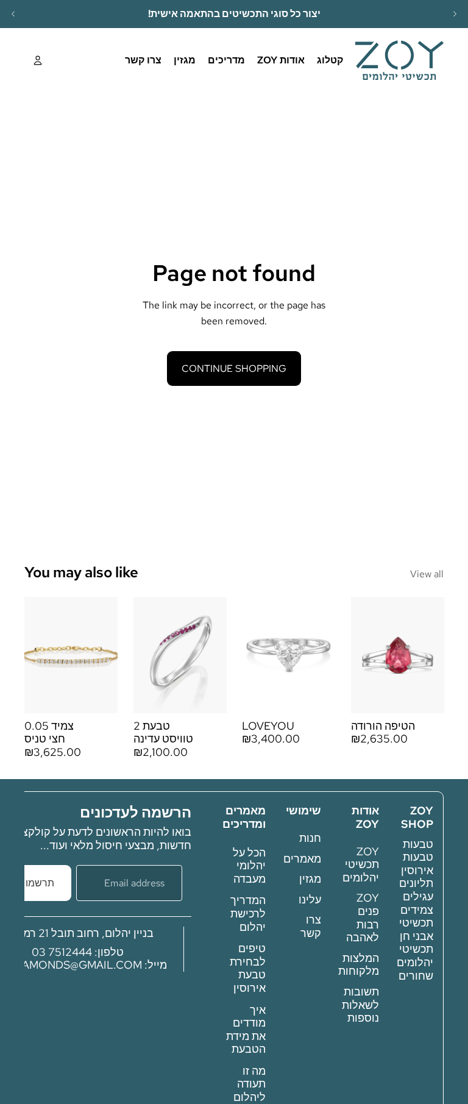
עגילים (418, 896)
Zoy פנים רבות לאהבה (362, 917)
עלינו (310, 899)
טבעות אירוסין (417, 863)
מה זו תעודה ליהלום (249, 1084)
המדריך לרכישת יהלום (248, 913)
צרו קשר (310, 926)
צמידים (416, 909)
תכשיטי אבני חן (416, 929)
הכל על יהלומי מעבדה (249, 866)
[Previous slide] (13, 14)
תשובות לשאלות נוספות (360, 1005)
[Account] (37, 60)
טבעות (418, 844)
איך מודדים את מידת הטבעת (246, 1029)
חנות (310, 838)
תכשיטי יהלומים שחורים (415, 962)
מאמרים (302, 859)
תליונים (416, 883)
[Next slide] (454, 14)
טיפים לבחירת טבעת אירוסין (248, 968)
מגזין (310, 879)
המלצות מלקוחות (358, 964)
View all (427, 574)
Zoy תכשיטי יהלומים (360, 864)
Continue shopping (234, 368)
